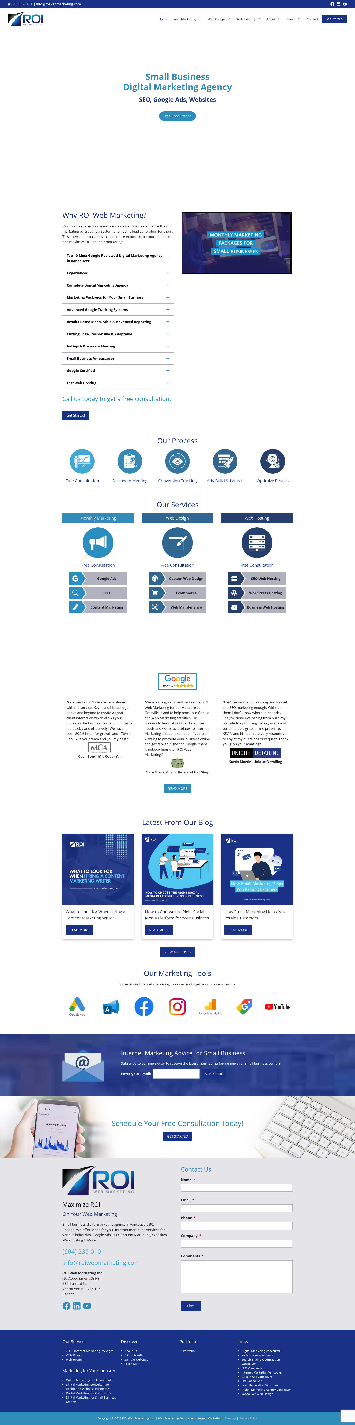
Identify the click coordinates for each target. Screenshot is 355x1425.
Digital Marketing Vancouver (261, 1351)
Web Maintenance (186, 607)
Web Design (216, 19)
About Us (130, 1351)
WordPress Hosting (265, 592)
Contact (312, 19)
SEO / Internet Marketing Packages (89, 1351)
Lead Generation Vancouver (261, 1385)
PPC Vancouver (252, 1381)
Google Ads (106, 578)
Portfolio (189, 1351)
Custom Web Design (186, 578)
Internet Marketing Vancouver (262, 1372)
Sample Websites (136, 1359)
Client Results (133, 1355)
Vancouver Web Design (257, 1394)
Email (187, 1200)
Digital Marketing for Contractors (88, 1393)
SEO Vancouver (252, 1368)
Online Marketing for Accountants (89, 1380)
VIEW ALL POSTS (178, 952)
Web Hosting (245, 19)
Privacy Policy (248, 1418)
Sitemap (230, 1418)
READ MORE (177, 788)
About (270, 19)
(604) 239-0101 (20, 4)
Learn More (132, 1364)
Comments (192, 1256)
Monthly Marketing (98, 518)
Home (163, 19)
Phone (188, 1218)
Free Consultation (177, 116)
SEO (106, 592)
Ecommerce (186, 592)
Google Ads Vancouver (257, 1377)
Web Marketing (185, 19)
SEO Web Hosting (265, 578)
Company (191, 1235)
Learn (291, 19)
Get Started (334, 19)
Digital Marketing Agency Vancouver (266, 1390)
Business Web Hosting (265, 607)
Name (188, 1179)
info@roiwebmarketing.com (58, 4)
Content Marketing (106, 607)
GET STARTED (177, 1136)
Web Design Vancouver (257, 1355)
